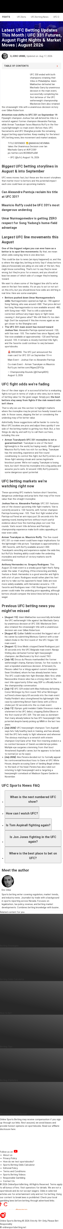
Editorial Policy (10, 1168)
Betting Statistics (9, 1080)
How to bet (5, 1013)
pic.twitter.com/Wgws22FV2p (29, 367)
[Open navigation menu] (57, 6)
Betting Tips (6, 1046)
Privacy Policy (10, 1158)
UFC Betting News (39, 17)
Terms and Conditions (14, 1171)
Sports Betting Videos (14, 1174)
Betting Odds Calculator (12, 979)
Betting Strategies (9, 945)
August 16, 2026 (31, 157)
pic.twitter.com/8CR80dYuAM (23, 153)
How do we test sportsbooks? (18, 1161)
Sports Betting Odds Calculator (19, 1164)
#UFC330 (31, 149)
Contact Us (9, 1181)
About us (7, 1155)
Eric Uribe (19, 56)
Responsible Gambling (14, 1177)
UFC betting (8, 137)
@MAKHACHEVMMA (39, 143)
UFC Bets (21, 17)
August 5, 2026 (15, 375)
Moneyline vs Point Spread (13, 1113)
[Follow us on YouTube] (19, 1151)
